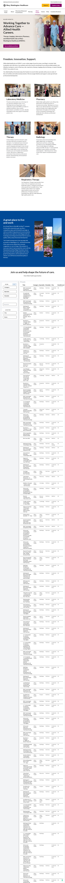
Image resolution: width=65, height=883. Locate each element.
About (12, 11)
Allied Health (37, 11)
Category (6, 287)
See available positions (11, 46)
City (5, 313)
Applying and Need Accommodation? (11, 1)
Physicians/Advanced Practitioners (21, 11)
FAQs (47, 11)
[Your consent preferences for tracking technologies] (62, 880)
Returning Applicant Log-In (56, 1)
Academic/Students (56, 11)
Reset (14, 284)
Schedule (6, 295)
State (5, 317)
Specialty (6, 291)
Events (43, 11)
